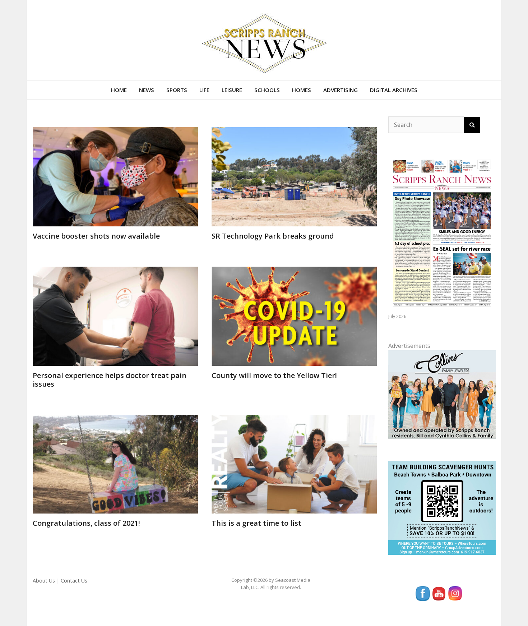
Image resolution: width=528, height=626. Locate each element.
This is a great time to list (256, 523)
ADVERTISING (340, 89)
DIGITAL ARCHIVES (393, 89)
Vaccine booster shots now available (96, 236)
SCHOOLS (267, 89)
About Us (44, 580)
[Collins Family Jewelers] (441, 394)
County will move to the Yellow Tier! (274, 375)
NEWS (146, 89)
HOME (119, 89)
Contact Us (74, 580)
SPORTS (176, 89)
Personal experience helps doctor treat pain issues (109, 379)
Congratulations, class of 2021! (86, 523)
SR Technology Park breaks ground (273, 236)
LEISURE (232, 89)
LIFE (204, 89)
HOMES (301, 89)
